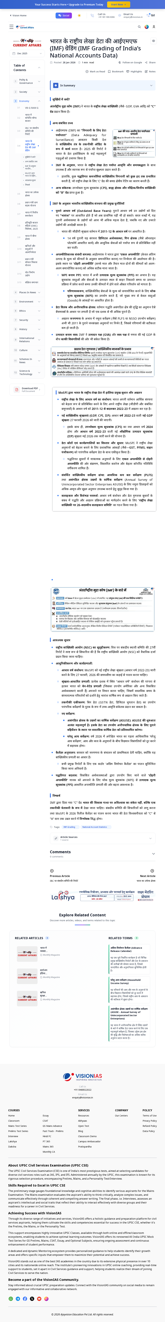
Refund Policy (150, 1125)
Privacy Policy (150, 1120)
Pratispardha (85, 1146)
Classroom (13, 1120)
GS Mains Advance (52, 1125)
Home (11, 1115)
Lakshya (12, 1141)
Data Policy (149, 1131)
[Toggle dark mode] (79, 15)
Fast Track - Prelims (53, 1131)
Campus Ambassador (89, 1141)
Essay (46, 1115)
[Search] (139, 27)
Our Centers (121, 1115)
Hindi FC (47, 1136)
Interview (13, 1136)
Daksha (12, 1146)
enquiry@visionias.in (82, 1097)
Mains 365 (48, 1146)
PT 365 (46, 1141)
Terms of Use (150, 1115)
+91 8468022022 (82, 1089)
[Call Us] (92, 15)
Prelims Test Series (18, 1131)
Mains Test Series (17, 1125)
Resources (83, 1115)
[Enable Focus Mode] (153, 41)
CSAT (45, 1120)
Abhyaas (82, 1120)
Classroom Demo (87, 1136)
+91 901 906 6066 (106, 17)
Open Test (83, 1125)
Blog (80, 1131)
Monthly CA (49, 1151)
